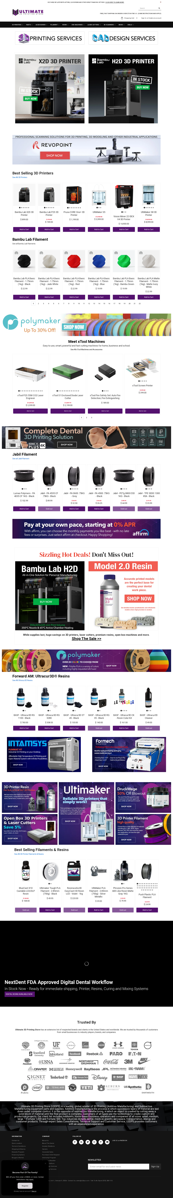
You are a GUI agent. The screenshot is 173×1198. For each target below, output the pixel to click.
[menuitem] (17, 25)
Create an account (154, 18)
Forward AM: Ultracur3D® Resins (41, 676)
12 (89, 303)
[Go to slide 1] (20, 207)
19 (124, 303)
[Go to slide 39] (145, 889)
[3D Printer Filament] (143, 829)
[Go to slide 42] (150, 889)
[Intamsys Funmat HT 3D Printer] (44, 754)
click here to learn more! (114, 2)
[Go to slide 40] (147, 889)
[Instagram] (94, 1142)
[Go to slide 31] (148, 887)
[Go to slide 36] (156, 887)
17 (114, 303)
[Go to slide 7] (78, 207)
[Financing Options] (86, 529)
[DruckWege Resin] (143, 797)
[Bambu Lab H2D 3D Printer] (50, 595)
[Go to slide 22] (153, 885)
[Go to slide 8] (80, 207)
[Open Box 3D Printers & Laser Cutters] (29, 829)
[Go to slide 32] (149, 887)
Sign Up (155, 1166)
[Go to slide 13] (40, 390)
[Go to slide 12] (38, 390)
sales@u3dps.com (82, 1180)
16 (109, 303)
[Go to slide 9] (33, 390)
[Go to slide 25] (137, 887)
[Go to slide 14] (42, 390)
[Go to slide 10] (34, 390)
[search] (149, 8)
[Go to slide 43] (152, 889)
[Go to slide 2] (21, 207)
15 (104, 303)
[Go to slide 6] (28, 207)
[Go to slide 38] (143, 889)
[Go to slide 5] (26, 207)
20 (129, 303)
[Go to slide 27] (140, 887)
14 (99, 303)
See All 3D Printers (19, 177)
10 (79, 303)
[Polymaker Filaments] (86, 660)
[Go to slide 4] (25, 207)
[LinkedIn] (81, 1142)
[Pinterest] (101, 1142)
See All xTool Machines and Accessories (86, 350)
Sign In (143, 18)
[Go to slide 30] (146, 887)
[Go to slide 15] (140, 885)
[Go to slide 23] (155, 885)
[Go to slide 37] (141, 889)
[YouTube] (107, 1142)
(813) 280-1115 (107, 1180)
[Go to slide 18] (146, 885)
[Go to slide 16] (142, 885)
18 (119, 303)
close (160, 2)
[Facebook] (75, 1142)
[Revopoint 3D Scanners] (86, 149)
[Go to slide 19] (148, 885)
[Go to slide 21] (151, 885)
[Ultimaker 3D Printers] (86, 813)
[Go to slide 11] (36, 390)
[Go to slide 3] (23, 207)
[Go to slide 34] (153, 887)
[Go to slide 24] (156, 885)
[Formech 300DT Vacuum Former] (129, 754)
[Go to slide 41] (148, 889)
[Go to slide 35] (155, 887)
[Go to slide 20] (149, 885)
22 (140, 303)
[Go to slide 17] (144, 885)
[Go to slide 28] (142, 887)
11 (84, 303)
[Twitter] (87, 1142)
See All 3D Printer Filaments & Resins (29, 854)
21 (135, 303)
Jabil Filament (24, 454)
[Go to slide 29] (144, 887)
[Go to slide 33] (151, 887)
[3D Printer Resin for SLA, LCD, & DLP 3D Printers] (29, 797)
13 (94, 303)
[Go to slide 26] (139, 887)
